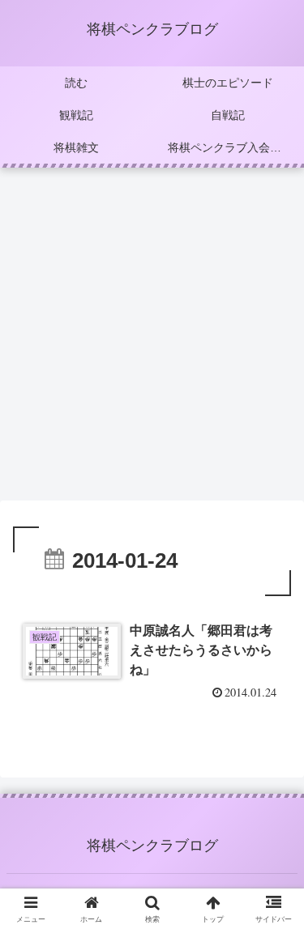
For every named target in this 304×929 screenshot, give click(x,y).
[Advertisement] (152, 339)
